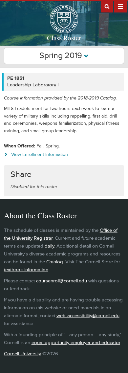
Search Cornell (107, 6)
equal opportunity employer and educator (76, 343)
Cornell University (22, 354)
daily (49, 246)
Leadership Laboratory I (33, 85)
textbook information (26, 270)
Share (21, 174)
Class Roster (64, 37)
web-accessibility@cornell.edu (87, 316)
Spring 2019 (61, 56)
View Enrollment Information (39, 154)
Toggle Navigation (120, 6)
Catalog (54, 262)
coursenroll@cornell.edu (61, 281)
